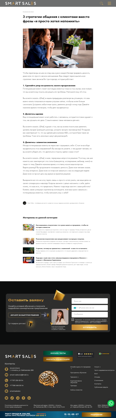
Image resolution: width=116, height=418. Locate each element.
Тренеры (73, 385)
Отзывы (97, 377)
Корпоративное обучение (76, 381)
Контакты (97, 384)
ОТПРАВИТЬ (90, 327)
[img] (20, 3)
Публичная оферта (101, 387)
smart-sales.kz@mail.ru (19, 375)
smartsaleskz (15, 391)
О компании (98, 380)
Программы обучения (78, 372)
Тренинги (73, 377)
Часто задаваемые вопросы (104, 370)
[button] (24, 315)
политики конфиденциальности (98, 321)
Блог (96, 373)
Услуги (96, 367)
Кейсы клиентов (76, 390)
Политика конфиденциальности (16, 405)
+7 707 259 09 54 (16, 380)
